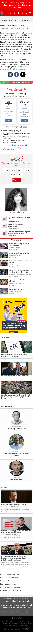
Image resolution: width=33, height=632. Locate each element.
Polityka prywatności (17, 608)
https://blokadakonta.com (8, 584)
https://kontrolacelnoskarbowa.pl (10, 587)
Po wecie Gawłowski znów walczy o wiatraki (14, 376)
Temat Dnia (15, 250)
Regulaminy (27, 608)
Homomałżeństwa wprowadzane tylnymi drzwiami (19, 244)
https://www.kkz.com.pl (7, 581)
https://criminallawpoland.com (9, 574)
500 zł (13, 174)
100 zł (20, 170)
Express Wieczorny (23, 599)
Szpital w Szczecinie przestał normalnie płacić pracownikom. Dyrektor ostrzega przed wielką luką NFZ (15, 397)
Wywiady (4, 488)
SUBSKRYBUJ (9, 93)
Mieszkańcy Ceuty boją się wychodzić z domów (20, 262)
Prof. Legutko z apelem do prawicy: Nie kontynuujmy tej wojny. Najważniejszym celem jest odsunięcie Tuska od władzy (15, 558)
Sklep (16, 626)
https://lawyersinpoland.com (9, 578)
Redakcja (12, 605)
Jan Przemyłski (16, 247)
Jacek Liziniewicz (16, 255)
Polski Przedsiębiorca (10, 599)
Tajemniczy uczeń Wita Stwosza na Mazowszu (20, 281)
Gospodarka (15, 276)
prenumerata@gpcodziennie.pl (8, 150)
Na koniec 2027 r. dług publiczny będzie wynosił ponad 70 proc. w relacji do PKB (16, 531)
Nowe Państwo (14, 621)
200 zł (27, 170)
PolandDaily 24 (23, 626)
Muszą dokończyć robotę (16, 289)
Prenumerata (4, 605)
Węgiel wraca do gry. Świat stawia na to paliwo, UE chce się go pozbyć (20, 271)
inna (20, 174)
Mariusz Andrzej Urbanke (18, 274)
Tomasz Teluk (16, 477)
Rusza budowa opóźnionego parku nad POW (19, 218)
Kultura (14, 286)
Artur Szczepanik (16, 291)
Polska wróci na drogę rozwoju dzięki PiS (13, 504)
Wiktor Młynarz (16, 265)
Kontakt (18, 605)
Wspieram (16, 180)
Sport (13, 293)
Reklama (24, 605)
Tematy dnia (5, 338)
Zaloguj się (23, 127)
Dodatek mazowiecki (14, 221)
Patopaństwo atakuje (16, 480)
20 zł (6, 170)
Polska (14, 257)
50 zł (13, 170)
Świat (13, 267)
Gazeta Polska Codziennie (9, 623)
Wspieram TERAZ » (16, 7)
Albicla (29, 623)
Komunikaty (7, 601)
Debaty (14, 601)
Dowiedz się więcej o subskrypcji (17, 145)
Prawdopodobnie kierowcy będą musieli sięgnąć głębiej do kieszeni (19, 232)
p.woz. (30, 274)
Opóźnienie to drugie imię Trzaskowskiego (15, 225)
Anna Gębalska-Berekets (16, 212)
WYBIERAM (8, 120)
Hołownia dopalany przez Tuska (19, 253)
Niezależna (5, 621)
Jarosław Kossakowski (18, 284)
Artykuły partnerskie (23, 601)
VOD (21, 621)
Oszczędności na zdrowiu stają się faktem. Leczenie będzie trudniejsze (14, 355)
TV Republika (22, 623)
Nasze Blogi (26, 621)
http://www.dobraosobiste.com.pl (10, 590)
